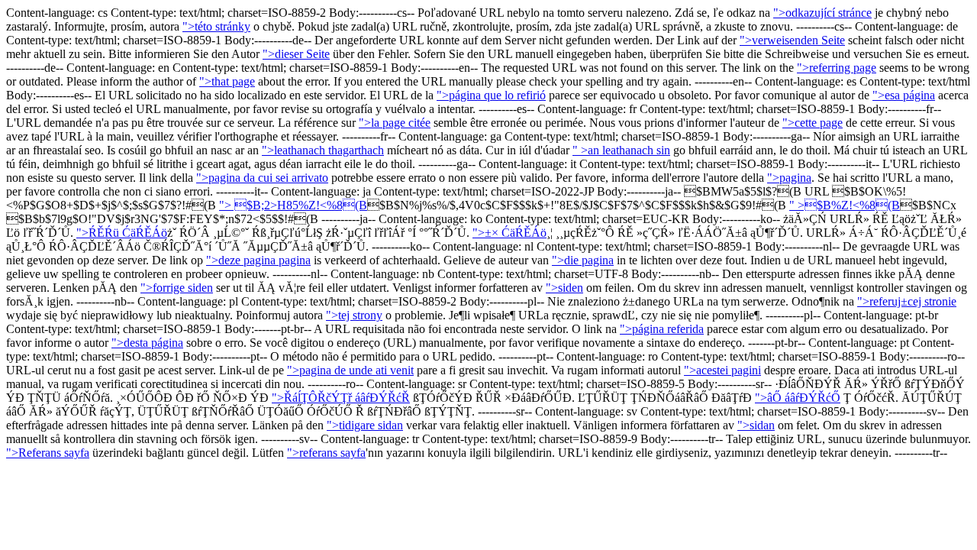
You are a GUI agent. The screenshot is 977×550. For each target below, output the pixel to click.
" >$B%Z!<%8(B (844, 205)
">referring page (836, 67)
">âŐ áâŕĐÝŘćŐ (797, 397)
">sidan (756, 425)
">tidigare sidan (365, 425)
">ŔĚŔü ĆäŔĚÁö (121, 232)
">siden (564, 287)
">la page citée (394, 122)
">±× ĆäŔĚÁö (509, 232)
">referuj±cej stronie (906, 301)
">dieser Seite (296, 53)
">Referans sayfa (47, 452)
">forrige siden (176, 287)
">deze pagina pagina (258, 260)
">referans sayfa (326, 452)
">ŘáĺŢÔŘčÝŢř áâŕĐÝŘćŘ (341, 397)
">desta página (147, 342)
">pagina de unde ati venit (350, 370)
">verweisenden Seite (792, 40)
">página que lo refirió (491, 95)
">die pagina (583, 260)
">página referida (662, 328)
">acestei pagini (722, 370)
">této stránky (216, 26)
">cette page (812, 122)
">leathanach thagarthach (323, 150)
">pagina (789, 177)
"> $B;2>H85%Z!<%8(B (293, 205)
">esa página (903, 95)
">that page (227, 81)
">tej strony (354, 315)
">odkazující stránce (822, 12)
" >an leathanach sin (621, 150)
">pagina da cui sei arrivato (262, 177)
